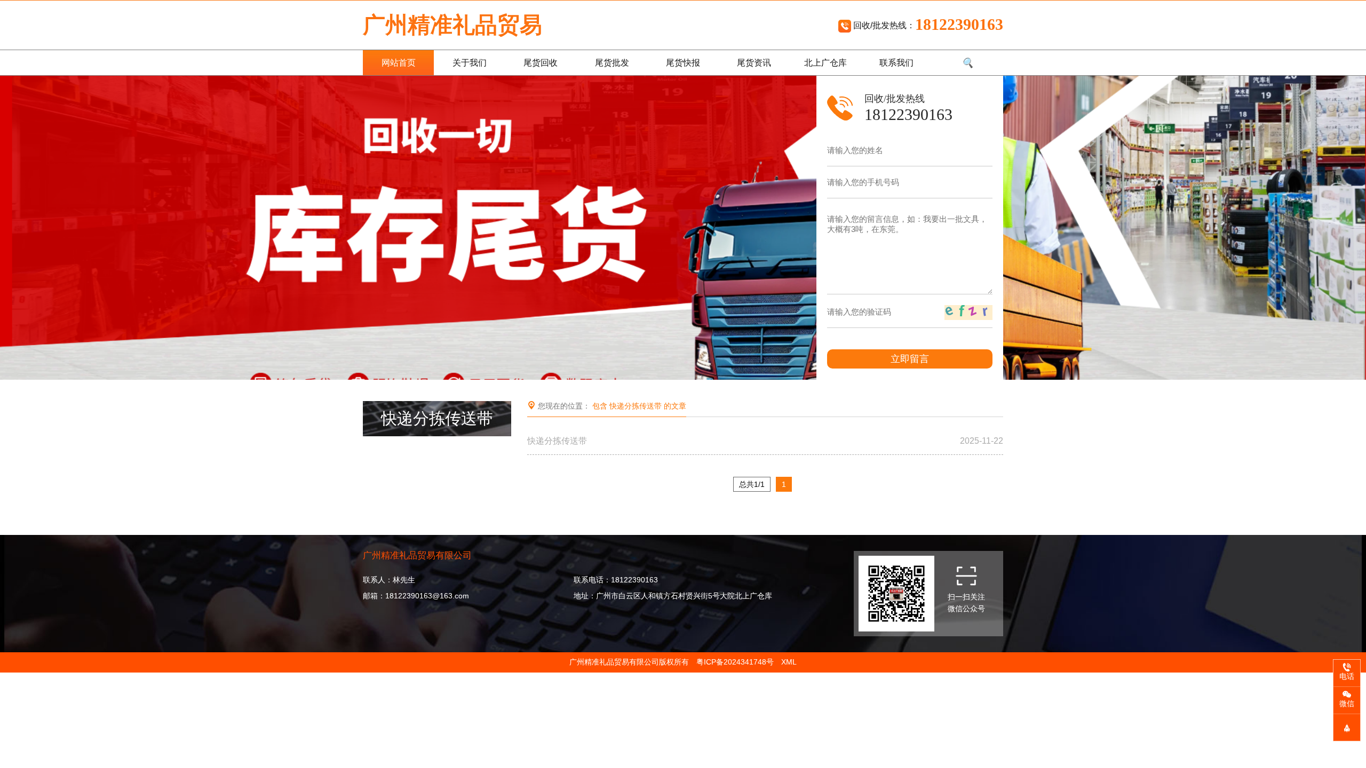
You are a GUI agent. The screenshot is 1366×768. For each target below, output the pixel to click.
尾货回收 (540, 62)
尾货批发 (612, 62)
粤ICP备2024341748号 (735, 662)
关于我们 (469, 62)
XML (789, 662)
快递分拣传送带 (765, 440)
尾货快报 (683, 62)
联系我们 (896, 62)
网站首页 (399, 62)
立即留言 (910, 359)
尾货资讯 (754, 62)
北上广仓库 (825, 62)
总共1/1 (752, 484)
